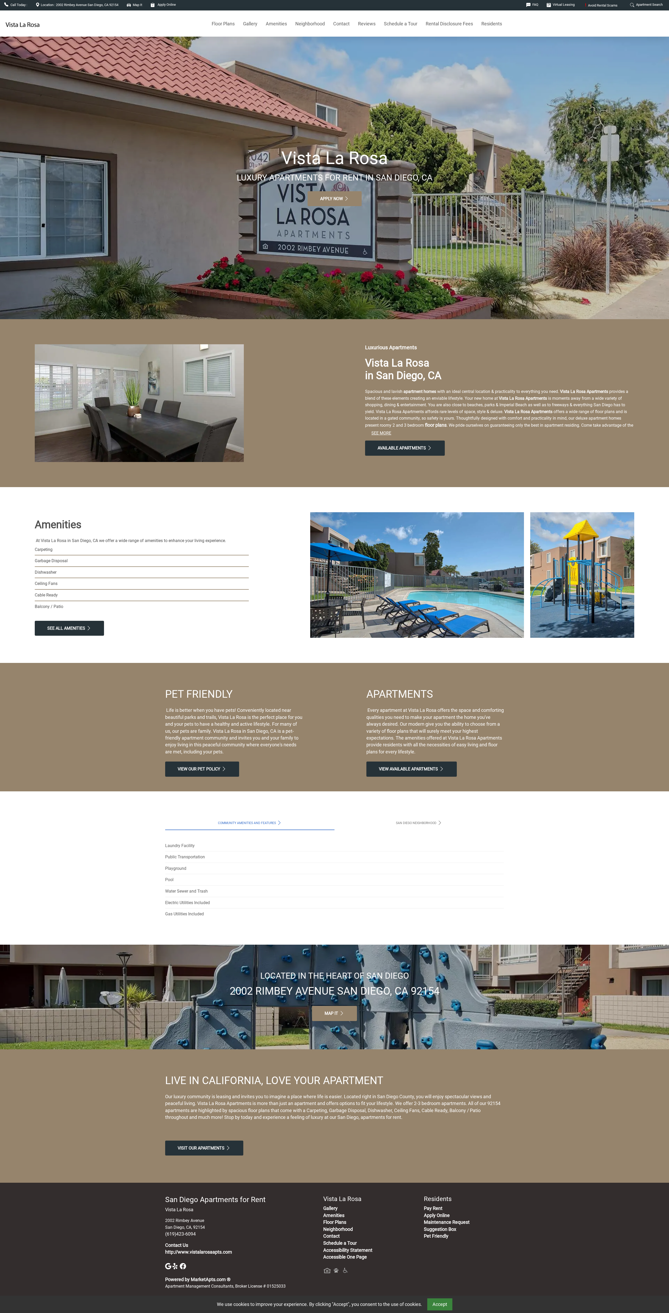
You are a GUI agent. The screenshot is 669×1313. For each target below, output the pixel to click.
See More (381, 433)
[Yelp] (176, 1266)
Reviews (367, 23)
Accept (439, 1304)
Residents (491, 23)
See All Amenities (66, 628)
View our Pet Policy (199, 769)
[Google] (168, 1266)
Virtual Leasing (563, 5)
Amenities (276, 23)
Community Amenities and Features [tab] (247, 823)
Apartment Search (649, 5)
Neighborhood (310, 23)
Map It (332, 1013)
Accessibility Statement (347, 1250)
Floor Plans (223, 23)
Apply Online (166, 5)
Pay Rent (433, 1208)
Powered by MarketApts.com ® (197, 1279)
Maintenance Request (447, 1222)
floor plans (436, 425)
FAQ (535, 5)
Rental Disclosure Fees (449, 23)
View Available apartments (409, 769)
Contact (341, 23)
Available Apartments (402, 448)
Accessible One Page (345, 1257)
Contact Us (176, 1245)
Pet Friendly (436, 1236)
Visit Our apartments (202, 1148)
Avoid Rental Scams (601, 5)
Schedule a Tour (400, 23)
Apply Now (332, 198)
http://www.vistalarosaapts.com (198, 1252)
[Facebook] (183, 1266)
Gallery (250, 23)
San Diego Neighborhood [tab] (416, 823)
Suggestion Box (440, 1229)
